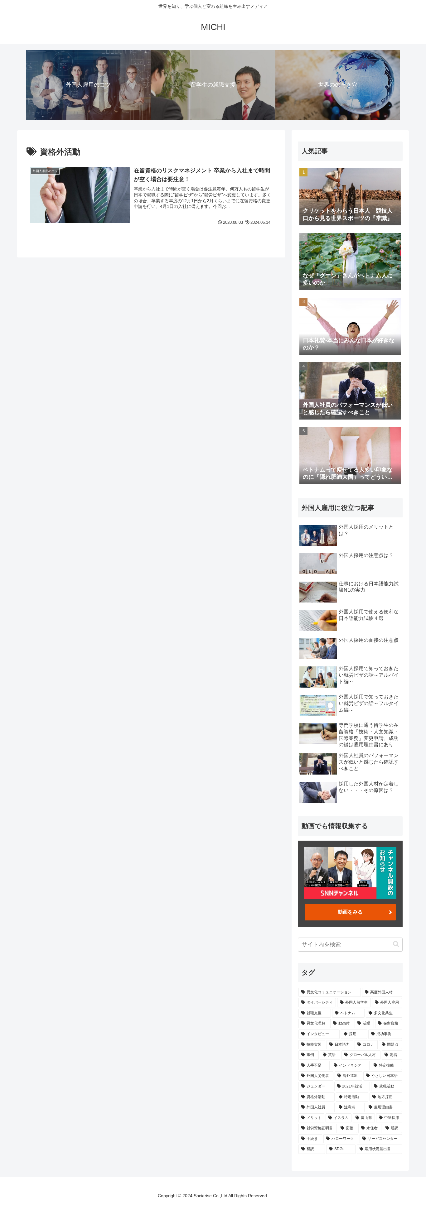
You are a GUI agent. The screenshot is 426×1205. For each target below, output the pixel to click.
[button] (396, 944)
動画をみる (350, 912)
